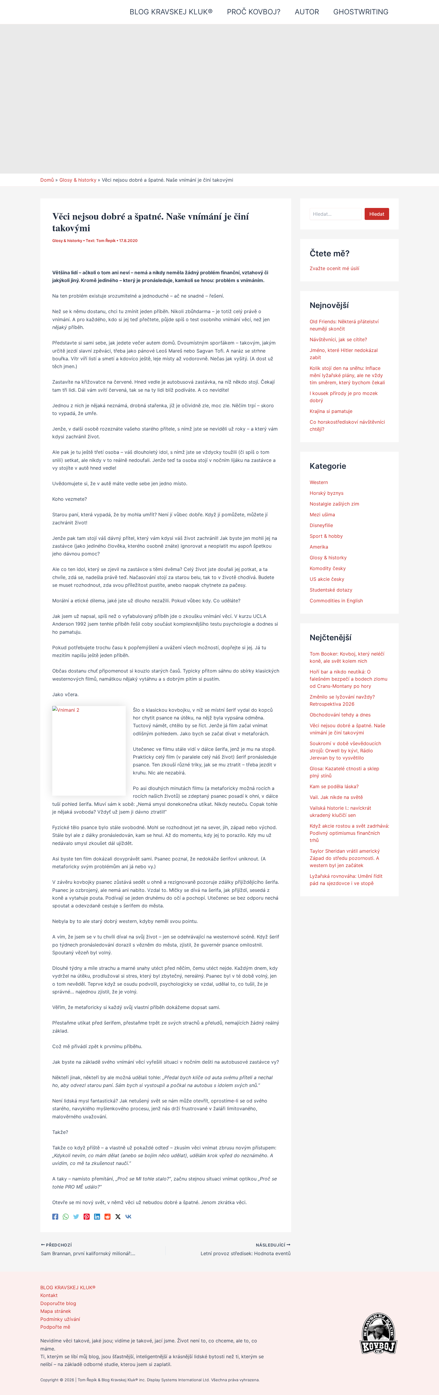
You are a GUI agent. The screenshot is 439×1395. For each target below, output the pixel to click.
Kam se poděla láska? (334, 786)
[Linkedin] (97, 1216)
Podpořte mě (55, 1327)
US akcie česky (327, 579)
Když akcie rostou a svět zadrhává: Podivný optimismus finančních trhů (349, 833)
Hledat (376, 214)
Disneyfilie (321, 525)
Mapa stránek (55, 1311)
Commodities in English (336, 601)
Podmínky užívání (60, 1319)
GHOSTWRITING (361, 11)
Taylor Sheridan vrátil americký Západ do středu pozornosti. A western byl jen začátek (345, 858)
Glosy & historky (67, 240)
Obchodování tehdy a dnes (340, 715)
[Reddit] (107, 1216)
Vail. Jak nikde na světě (336, 797)
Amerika (319, 547)
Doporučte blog (58, 1303)
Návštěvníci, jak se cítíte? (338, 339)
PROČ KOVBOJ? (253, 11)
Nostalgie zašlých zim (334, 504)
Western (319, 482)
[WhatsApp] (66, 1216)
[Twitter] (76, 1216)
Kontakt (49, 1295)
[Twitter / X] (118, 1216)
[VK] (128, 1216)
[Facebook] (55, 1216)
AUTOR (307, 11)
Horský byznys (326, 493)
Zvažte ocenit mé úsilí (334, 268)
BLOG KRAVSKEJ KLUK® (171, 11)
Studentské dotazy (331, 590)
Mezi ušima (322, 514)
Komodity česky (328, 568)
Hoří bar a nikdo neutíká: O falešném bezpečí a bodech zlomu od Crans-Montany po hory (348, 679)
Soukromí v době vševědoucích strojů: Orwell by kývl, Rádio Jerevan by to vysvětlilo (345, 750)
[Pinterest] (87, 1216)
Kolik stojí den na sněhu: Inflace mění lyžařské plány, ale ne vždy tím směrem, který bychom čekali (347, 375)
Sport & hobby (326, 536)
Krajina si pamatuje (331, 411)
